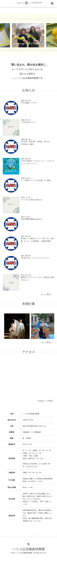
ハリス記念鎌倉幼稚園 (28, 549)
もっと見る (46, 294)
